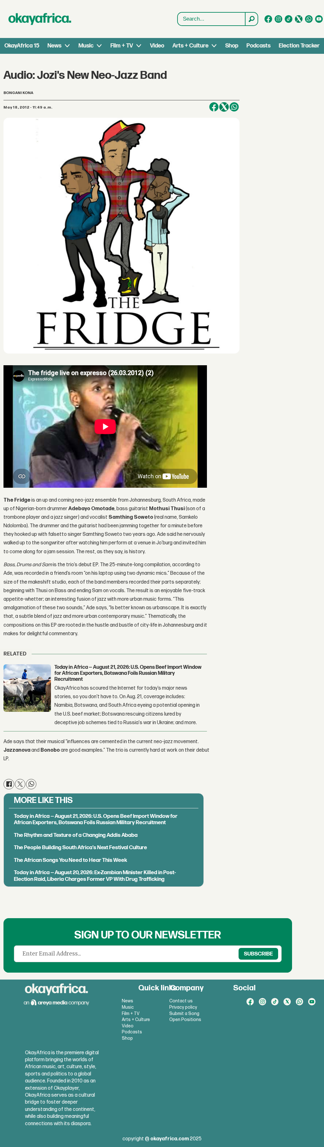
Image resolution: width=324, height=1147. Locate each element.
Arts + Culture (190, 45)
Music (86, 45)
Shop (231, 45)
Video (157, 45)
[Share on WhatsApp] (234, 107)
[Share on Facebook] (214, 107)
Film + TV (121, 45)
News (54, 45)
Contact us (181, 1001)
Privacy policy (183, 1007)
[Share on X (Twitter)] (224, 107)
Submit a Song (184, 1013)
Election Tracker (299, 45)
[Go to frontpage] (40, 19)
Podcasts (258, 45)
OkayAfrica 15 (21, 45)
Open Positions (185, 1019)
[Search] (251, 19)
